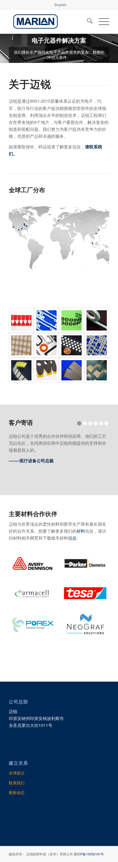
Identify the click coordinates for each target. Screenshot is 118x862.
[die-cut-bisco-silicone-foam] (46, 320)
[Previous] (5, 48)
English (60, 4)
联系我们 (17, 783)
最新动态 (17, 792)
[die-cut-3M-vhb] (21, 320)
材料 (81, 531)
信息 (72, 538)
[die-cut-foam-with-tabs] (46, 370)
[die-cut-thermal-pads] (96, 320)
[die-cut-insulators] (71, 370)
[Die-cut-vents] (21, 345)
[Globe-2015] (59, 237)
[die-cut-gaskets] (46, 345)
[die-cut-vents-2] (21, 370)
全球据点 (17, 773)
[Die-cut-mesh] (71, 345)
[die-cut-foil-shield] (96, 370)
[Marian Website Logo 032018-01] (49, 21)
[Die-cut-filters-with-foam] (71, 320)
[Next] (112, 48)
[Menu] (101, 21)
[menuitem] (60, 4)
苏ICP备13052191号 (89, 853)
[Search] (87, 21)
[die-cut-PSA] (96, 345)
